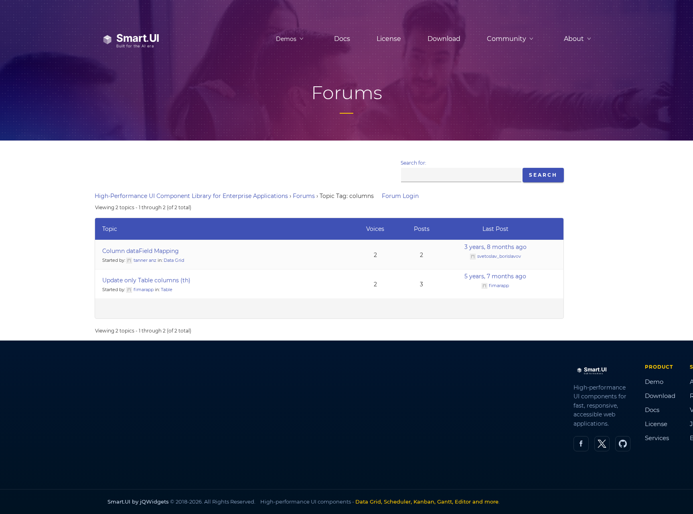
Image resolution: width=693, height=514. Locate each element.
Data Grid (174, 260)
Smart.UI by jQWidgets (138, 501)
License (389, 39)
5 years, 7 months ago (495, 276)
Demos (286, 39)
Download (444, 39)
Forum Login (400, 196)
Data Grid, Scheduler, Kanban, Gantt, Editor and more (426, 501)
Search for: (413, 163)
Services (657, 438)
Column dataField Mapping (140, 251)
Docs (342, 39)
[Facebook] (581, 443)
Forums (304, 196)
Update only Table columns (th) (146, 280)
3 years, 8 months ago (495, 247)
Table (166, 289)
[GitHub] (622, 443)
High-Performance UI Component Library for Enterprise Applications (191, 196)
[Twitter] (602, 443)
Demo (654, 382)
